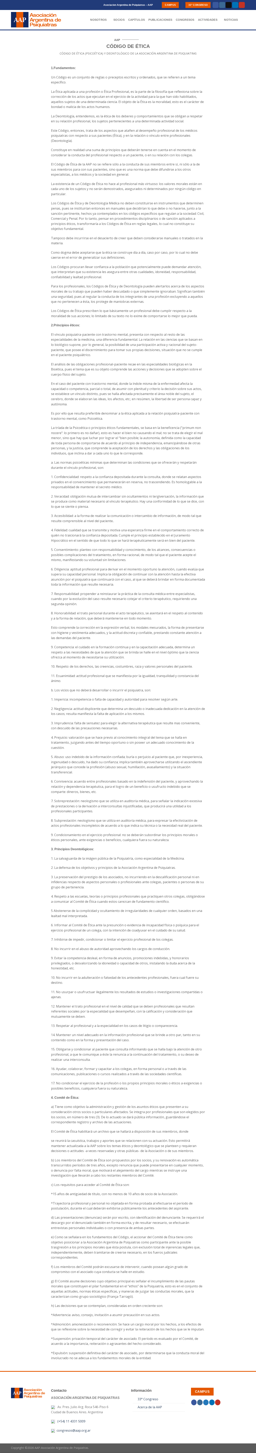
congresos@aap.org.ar (73, 1430)
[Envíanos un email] (229, 5)
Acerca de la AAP (150, 1407)
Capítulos (136, 19)
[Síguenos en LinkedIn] (235, 5)
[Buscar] (243, 20)
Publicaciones (160, 19)
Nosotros (98, 19)
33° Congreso (148, 1399)
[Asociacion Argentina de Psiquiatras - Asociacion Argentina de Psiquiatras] (41, 20)
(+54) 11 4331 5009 (70, 1421)
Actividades (207, 19)
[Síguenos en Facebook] (216, 5)
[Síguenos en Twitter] (206, 1402)
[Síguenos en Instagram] (222, 5)
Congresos (185, 19)
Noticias (231, 19)
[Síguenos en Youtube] (242, 5)
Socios (119, 19)
